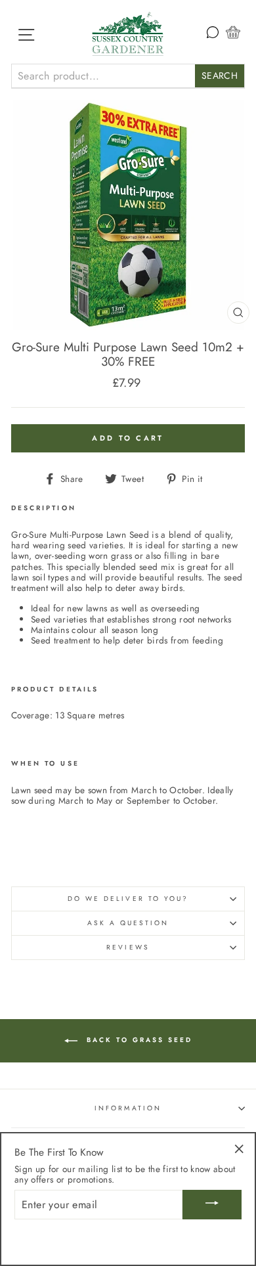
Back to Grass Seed (137, 1040)
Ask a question (128, 923)
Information (128, 1108)
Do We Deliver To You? (128, 899)
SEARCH (220, 75)
